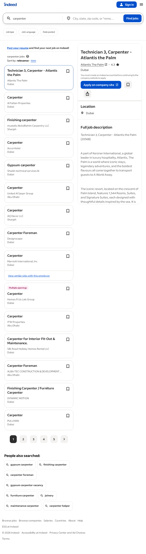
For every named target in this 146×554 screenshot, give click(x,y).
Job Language (28, 32)
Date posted (49, 32)
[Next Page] (64, 439)
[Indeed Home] (10, 5)
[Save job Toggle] (67, 71)
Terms (6, 538)
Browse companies (30, 520)
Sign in (129, 4)
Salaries (48, 520)
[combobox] (34, 18)
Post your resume (17, 48)
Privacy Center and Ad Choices (67, 532)
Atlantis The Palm (92, 64)
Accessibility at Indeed (34, 532)
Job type (10, 32)
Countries (60, 520)
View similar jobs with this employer (29, 275)
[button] (32, 72)
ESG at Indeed (10, 526)
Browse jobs (9, 520)
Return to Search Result (118, 45)
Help (80, 520)
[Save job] (128, 84)
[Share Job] (87, 94)
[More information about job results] (27, 56)
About (71, 520)
